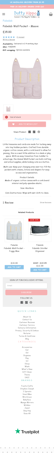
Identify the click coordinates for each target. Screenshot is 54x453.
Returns (27, 333)
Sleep (27, 363)
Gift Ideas (27, 372)
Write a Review (9, 39)
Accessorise (27, 347)
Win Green (27, 397)
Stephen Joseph (27, 388)
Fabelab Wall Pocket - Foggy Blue (14, 249)
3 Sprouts (27, 391)
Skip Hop (27, 410)
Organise (27, 355)
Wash (27, 366)
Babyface (27, 399)
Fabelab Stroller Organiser (40, 249)
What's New (27, 369)
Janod (27, 408)
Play (27, 358)
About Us (27, 316)
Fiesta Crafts (27, 386)
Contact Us (27, 319)
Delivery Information (27, 327)
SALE (27, 377)
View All (27, 413)
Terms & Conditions (27, 336)
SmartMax (27, 394)
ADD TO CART (14, 267)
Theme (27, 374)
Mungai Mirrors (27, 402)
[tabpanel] (14, 244)
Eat (27, 350)
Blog (27, 338)
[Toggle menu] (3, 14)
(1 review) (20, 37)
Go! (27, 352)
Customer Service (27, 325)
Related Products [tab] (26, 212)
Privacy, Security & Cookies (27, 330)
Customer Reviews (27, 322)
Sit (27, 361)
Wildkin (27, 405)
